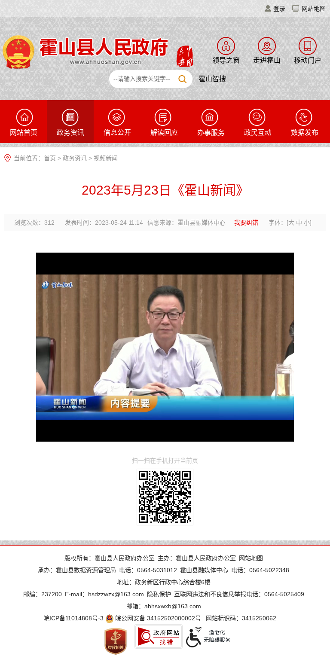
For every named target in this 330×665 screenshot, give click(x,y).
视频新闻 (106, 158)
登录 (279, 8)
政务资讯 (70, 132)
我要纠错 (246, 222)
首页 (50, 158)
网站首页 (23, 132)
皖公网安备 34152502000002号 (158, 618)
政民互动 (258, 132)
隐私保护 (159, 594)
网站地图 (314, 8)
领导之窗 (226, 60)
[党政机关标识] (115, 641)
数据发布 (304, 132)
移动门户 (307, 60)
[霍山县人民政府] (96, 51)
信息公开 (117, 132)
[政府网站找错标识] (158, 636)
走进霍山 (267, 60)
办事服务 (211, 132)
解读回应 (164, 132)
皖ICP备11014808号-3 (73, 618)
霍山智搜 (212, 78)
